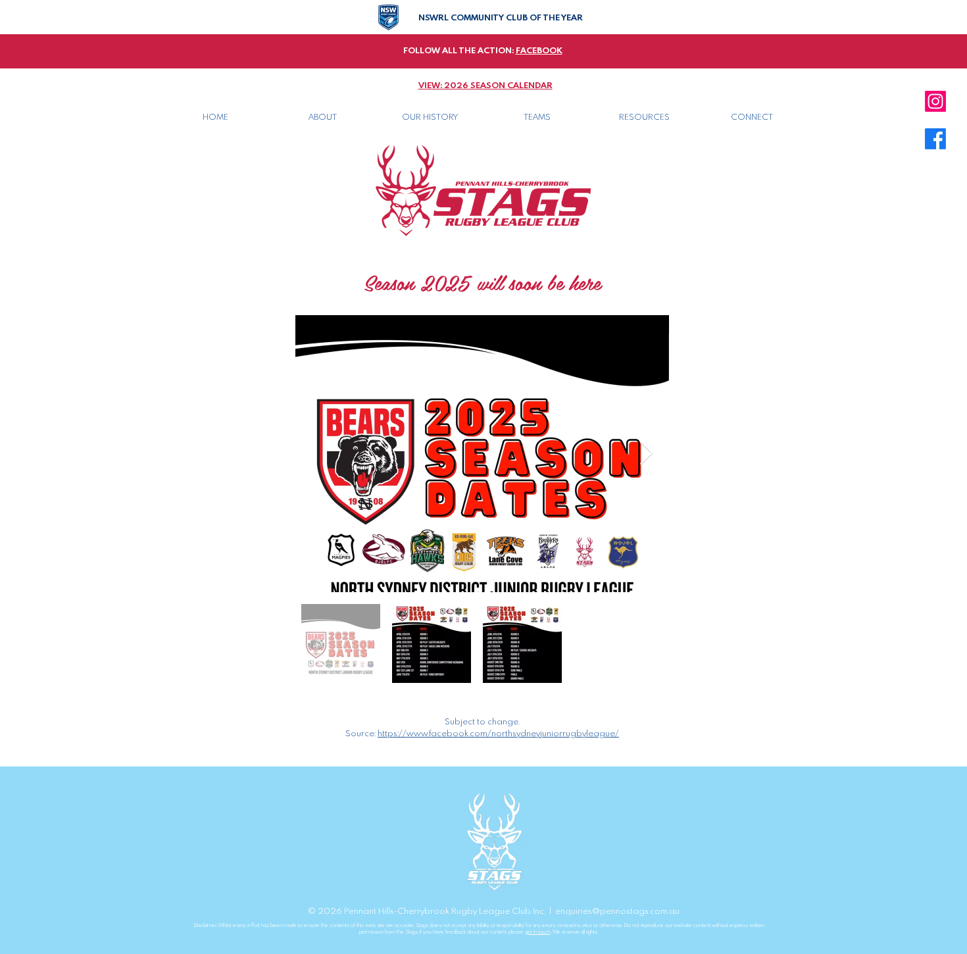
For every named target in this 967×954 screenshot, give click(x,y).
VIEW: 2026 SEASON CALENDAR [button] (485, 85)
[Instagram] (935, 101)
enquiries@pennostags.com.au (617, 911)
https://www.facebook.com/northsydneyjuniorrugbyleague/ (498, 733)
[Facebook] (935, 138)
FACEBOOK (539, 50)
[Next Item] (646, 453)
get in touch (538, 932)
